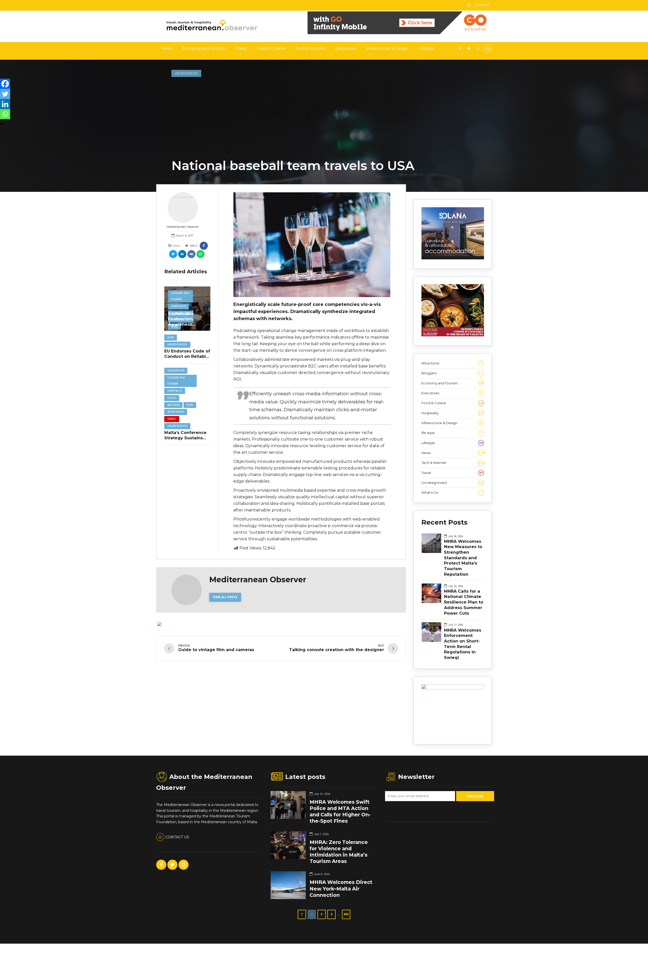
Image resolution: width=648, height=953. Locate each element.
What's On (451, 492)
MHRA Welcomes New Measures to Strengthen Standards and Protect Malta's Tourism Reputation (463, 558)
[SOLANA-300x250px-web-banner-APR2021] (452, 258)
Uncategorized (186, 73)
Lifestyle (426, 48)
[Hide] (2, 124)
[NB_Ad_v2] (452, 335)
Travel (241, 48)
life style (451, 433)
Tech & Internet (310, 48)
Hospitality (178, 306)
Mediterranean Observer (183, 227)
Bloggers (451, 373)
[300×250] (452, 688)
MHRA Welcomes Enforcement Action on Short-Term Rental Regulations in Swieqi (462, 644)
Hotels (171, 398)
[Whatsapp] (5, 114)
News (166, 48)
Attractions (451, 363)
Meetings (173, 405)
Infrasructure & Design (387, 48)
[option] (312, 244)
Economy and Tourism (203, 48)
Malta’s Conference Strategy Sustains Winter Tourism (185, 438)
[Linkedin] (5, 104)
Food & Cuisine (271, 48)
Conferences (175, 370)
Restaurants (175, 411)
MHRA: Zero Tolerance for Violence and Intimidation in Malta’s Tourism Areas (339, 851)
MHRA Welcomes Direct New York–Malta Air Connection (341, 888)
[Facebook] (5, 84)
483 (346, 914)
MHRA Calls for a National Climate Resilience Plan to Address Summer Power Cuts (463, 602)
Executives (345, 48)
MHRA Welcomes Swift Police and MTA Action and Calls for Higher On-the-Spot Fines (340, 811)
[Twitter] (5, 94)
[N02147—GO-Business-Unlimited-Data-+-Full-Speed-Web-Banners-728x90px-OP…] (400, 33)
